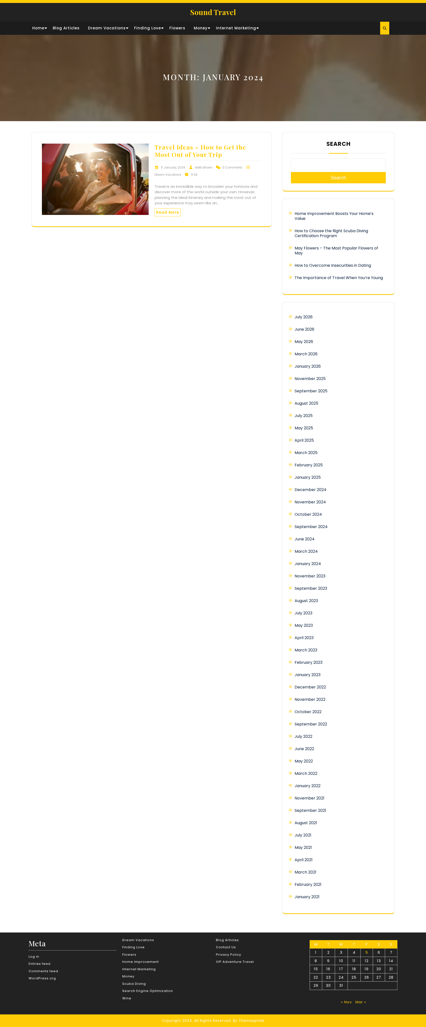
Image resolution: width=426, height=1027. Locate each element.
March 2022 (306, 773)
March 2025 (306, 453)
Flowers (177, 28)
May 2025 (304, 428)
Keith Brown (204, 167)
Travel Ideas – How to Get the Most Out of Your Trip (200, 150)
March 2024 (306, 551)
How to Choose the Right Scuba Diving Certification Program (331, 233)
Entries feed (40, 963)
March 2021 (305, 872)
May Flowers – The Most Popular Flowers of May (336, 250)
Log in (34, 956)
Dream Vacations (107, 28)
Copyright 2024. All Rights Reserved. (197, 1020)
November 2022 (310, 699)
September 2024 (311, 527)
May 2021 (303, 847)
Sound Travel (213, 12)
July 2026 (304, 317)
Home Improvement (140, 961)
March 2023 (306, 650)
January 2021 (307, 897)
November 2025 (310, 378)
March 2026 (306, 354)
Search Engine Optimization (147, 991)
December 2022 (310, 687)
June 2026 (304, 329)
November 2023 (310, 576)
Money (201, 28)
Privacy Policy (228, 954)
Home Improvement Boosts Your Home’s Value (334, 216)
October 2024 (308, 514)
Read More (167, 212)
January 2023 (307, 675)
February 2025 (309, 465)
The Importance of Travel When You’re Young (339, 278)
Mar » (360, 1002)
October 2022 (308, 712)
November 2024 (310, 502)
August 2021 (306, 823)
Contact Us (226, 947)
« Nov (346, 1002)
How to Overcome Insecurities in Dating (333, 265)
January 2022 (307, 786)
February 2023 (308, 662)
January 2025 (308, 477)
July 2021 (303, 835)
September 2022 (311, 724)
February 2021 (308, 884)
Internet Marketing (236, 28)
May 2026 (304, 341)
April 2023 (304, 638)
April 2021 (304, 860)
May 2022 (304, 761)
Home (38, 28)
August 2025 (306, 403)
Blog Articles (66, 28)
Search (338, 144)
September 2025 (311, 391)
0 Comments (232, 167)
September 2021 (310, 810)
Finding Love (147, 28)
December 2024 (310, 490)
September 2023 (311, 588)
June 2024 (305, 539)
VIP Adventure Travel (235, 961)
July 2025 (304, 415)
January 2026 (308, 366)
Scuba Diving (134, 983)
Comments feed (43, 971)
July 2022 (303, 736)
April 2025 (304, 440)
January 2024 (308, 564)
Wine (126, 998)
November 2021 (309, 798)
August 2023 (306, 601)
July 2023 (303, 613)
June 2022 (304, 749)
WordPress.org (42, 978)
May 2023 (304, 625)
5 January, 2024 (173, 167)
